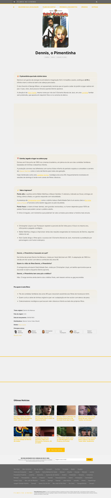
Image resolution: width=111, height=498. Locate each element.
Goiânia (64, 474)
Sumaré (33, 483)
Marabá (84, 471)
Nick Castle (32, 93)
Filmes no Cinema (26, 2)
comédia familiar (43, 175)
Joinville (76, 480)
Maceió (34, 477)
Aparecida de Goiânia (52, 474)
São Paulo (17, 469)
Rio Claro (71, 483)
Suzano (43, 480)
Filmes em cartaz (49, 7)
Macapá (16, 477)
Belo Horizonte (27, 469)
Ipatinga (50, 480)
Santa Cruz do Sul (44, 483)
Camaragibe (89, 477)
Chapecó (42, 477)
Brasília (69, 471)
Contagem (49, 469)
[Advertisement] (55, 66)
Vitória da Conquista (20, 471)
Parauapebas (25, 477)
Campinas (90, 474)
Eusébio (80, 469)
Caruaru (91, 483)
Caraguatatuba (81, 483)
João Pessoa (67, 480)
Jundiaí (92, 471)
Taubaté (50, 477)
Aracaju (77, 471)
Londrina (31, 474)
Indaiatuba (72, 474)
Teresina (81, 474)
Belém (73, 469)
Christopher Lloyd (34, 200)
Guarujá (58, 480)
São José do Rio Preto (59, 483)
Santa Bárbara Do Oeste (49, 471)
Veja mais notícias (56, 450)
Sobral (71, 477)
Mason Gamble (24, 171)
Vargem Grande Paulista (21, 483)
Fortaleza (65, 469)
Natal (31, 471)
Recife (37, 471)
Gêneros (84, 7)
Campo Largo (18, 480)
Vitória (83, 480)
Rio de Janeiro (38, 469)
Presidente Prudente (20, 474)
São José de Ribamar (31, 480)
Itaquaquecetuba (61, 477)
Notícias (95, 7)
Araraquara (78, 477)
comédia (85, 93)
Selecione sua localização (28, 7)
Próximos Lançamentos (68, 7)
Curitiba (57, 469)
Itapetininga (91, 480)
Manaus (62, 471)
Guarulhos (40, 474)
